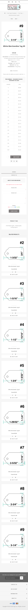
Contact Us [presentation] (14, 175)
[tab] (14, 172)
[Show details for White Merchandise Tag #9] (14, 537)
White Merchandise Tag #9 (14, 553)
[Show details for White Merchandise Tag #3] (14, 291)
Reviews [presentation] (14, 171)
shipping (16, 54)
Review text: (14, 192)
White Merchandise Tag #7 (14, 471)
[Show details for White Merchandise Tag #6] (14, 414)
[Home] (5, 13)
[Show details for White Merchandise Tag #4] (14, 332)
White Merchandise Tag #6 (14, 430)
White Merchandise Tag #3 (14, 307)
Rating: (14, 205)
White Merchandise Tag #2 (14, 266)
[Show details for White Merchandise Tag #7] (14, 455)
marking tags (13, 227)
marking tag (17, 225)
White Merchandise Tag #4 (14, 348)
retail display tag (9, 225)
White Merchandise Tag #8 (14, 512)
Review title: (14, 187)
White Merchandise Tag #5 (14, 389)
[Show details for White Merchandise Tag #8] (14, 496)
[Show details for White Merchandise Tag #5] (14, 373)
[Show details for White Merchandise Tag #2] (14, 250)
